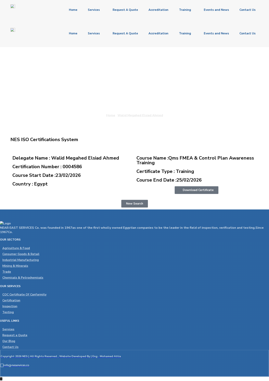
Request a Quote (14, 335)
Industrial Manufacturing (20, 260)
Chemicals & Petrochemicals (22, 278)
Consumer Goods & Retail (20, 254)
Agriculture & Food (16, 248)
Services (94, 10)
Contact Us (247, 10)
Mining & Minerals (15, 266)
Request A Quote (125, 10)
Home (73, 10)
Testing (8, 312)
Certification (11, 300)
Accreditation (158, 10)
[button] (196, 190)
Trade (6, 272)
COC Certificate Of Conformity (24, 295)
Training (185, 10)
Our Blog (8, 341)
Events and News (216, 10)
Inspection (9, 306)
